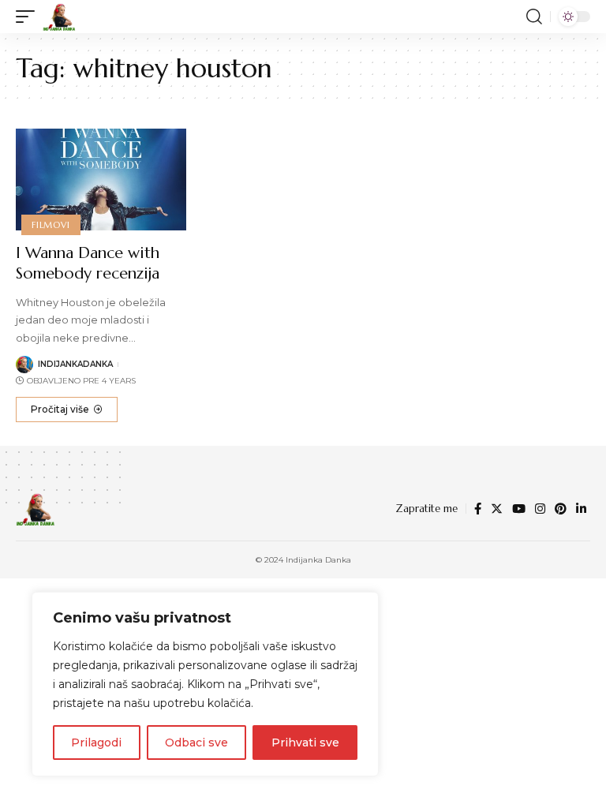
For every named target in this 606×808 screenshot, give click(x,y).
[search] (534, 16)
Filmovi (50, 224)
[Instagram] (540, 509)
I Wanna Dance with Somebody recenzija (87, 263)
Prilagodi (96, 742)
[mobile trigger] (29, 16)
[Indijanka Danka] (59, 16)
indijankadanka (75, 364)
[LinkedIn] (581, 509)
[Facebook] (477, 509)
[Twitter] (497, 509)
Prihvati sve (305, 742)
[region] (205, 684)
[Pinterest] (560, 509)
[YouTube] (518, 509)
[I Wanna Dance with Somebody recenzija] (101, 180)
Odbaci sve (196, 742)
